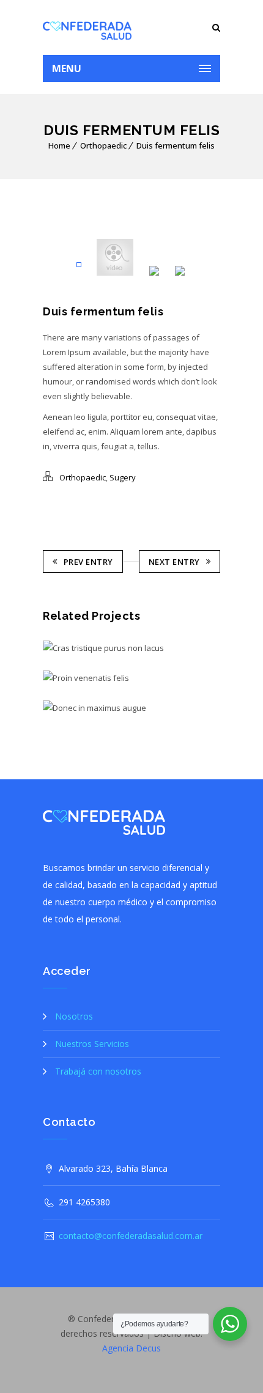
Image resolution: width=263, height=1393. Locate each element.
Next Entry (174, 561)
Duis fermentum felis (175, 145)
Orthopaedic (103, 145)
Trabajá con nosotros (98, 1071)
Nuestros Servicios (92, 1043)
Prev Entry (88, 561)
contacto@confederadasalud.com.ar (130, 1235)
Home (59, 145)
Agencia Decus (131, 1348)
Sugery (122, 477)
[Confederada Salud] (87, 27)
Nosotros (74, 1016)
